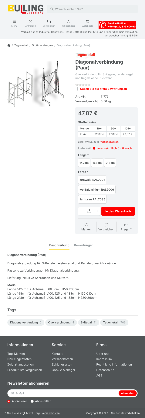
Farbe (82, 172)
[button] (80, 211)
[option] (25, 322)
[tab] (59, 245)
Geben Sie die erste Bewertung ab (103, 89)
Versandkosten (109, 141)
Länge (82, 155)
